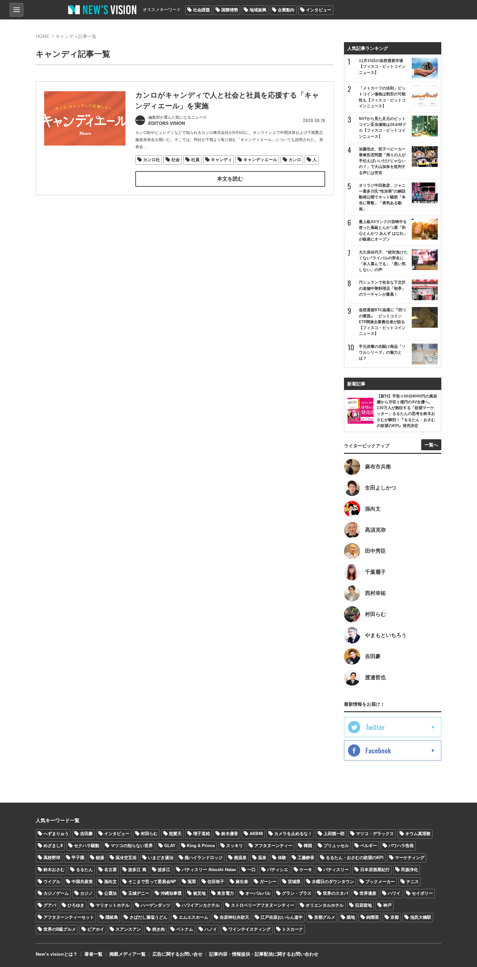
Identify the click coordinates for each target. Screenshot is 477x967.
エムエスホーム (193, 917)
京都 (394, 917)
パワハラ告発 (401, 845)
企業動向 (286, 9)
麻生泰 (242, 881)
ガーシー (268, 881)
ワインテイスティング (249, 929)
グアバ (49, 905)
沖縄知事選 (171, 893)
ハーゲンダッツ (155, 905)
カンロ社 (151, 159)
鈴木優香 (229, 833)
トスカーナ (292, 929)
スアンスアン (128, 929)
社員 (195, 159)
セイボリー (422, 893)
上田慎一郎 (334, 833)
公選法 (110, 893)
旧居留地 (363, 905)
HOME (42, 36)
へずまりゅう (56, 833)
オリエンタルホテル (325, 905)
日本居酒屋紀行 (375, 869)
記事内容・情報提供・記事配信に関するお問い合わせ (263, 954)
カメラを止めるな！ (293, 833)
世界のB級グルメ (59, 929)
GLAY (170, 845)
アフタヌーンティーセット (68, 917)
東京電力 (225, 893)
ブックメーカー (380, 881)
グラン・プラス (297, 893)
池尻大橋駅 (420, 917)
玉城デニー (138, 893)
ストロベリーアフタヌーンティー (262, 905)
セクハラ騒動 (86, 845)
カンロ (294, 159)
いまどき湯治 (160, 857)
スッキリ (234, 845)
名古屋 (110, 869)
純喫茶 (372, 917)
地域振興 (258, 9)
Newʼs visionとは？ (57, 954)
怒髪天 (175, 833)
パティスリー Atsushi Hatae (209, 869)
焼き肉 (158, 929)
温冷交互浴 (126, 857)
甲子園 (78, 857)
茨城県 (294, 881)
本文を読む (230, 179)
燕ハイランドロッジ (204, 857)
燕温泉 (240, 857)
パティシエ (277, 869)
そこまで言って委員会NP (152, 881)
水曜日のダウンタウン (333, 881)
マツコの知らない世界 (132, 845)
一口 (251, 869)
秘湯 (100, 857)
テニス (412, 881)
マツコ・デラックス (375, 833)
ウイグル (51, 881)
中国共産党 (82, 881)
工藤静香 (306, 857)
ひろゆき (75, 905)
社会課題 (201, 9)
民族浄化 (409, 869)
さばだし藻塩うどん (148, 917)
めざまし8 (53, 845)
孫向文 (110, 881)
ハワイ (394, 893)
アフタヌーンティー (273, 845)
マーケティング (409, 857)
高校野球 (51, 857)
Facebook (378, 750)
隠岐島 (111, 917)
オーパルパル (258, 893)
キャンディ (221, 159)
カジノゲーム (56, 893)
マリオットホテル (112, 905)
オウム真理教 (418, 833)
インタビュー (318, 9)
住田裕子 (215, 881)
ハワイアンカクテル (201, 905)
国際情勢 (229, 9)
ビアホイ (95, 929)
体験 (282, 857)
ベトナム (184, 929)
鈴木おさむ (54, 869)
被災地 (199, 893)
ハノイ (210, 929)
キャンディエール (260, 159)
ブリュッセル (336, 845)
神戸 (387, 905)
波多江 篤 (137, 869)
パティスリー (336, 869)
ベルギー (368, 845)
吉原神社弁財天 (234, 917)
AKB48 (256, 833)
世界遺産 (368, 893)
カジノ (86, 893)
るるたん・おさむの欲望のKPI (355, 857)
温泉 (262, 857)
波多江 (164, 869)
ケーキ (306, 869)
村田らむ (149, 833)
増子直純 (201, 833)
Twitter (375, 727)
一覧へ (431, 444)
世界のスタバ (335, 893)
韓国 (308, 845)
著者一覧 (93, 954)
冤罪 (192, 881)
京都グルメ (324, 917)
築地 (351, 917)
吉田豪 (86, 833)
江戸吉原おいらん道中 (282, 917)
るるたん (84, 869)
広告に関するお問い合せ (177, 954)
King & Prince (201, 845)
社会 (175, 159)
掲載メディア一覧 (127, 954)
